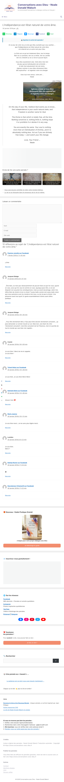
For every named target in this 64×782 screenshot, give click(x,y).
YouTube (6, 609)
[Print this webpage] (1, 400)
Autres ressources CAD (10, 707)
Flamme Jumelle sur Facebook (18, 253)
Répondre (7, 266)
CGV (4, 770)
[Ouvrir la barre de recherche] (61, 16)
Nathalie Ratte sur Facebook (17, 391)
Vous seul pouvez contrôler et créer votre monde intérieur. (23, 190)
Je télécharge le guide (32, 545)
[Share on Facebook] (1, 381)
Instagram (7, 604)
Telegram (14, 614)
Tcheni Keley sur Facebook (17, 367)
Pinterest (6, 614)
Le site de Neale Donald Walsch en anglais (16, 710)
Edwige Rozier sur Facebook (17, 463)
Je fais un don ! (32, 643)
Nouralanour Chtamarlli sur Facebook (21, 486)
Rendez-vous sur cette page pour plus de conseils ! (22, 729)
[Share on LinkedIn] (1, 392)
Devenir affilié (7, 772)
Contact (6, 766)
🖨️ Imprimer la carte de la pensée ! (32, 40)
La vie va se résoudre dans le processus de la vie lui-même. (24, 192)
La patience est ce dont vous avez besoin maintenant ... (25, 681)
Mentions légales (9, 768)
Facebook (6, 599)
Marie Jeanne (12, 414)
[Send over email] (1, 396)
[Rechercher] (56, 661)
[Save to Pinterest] (1, 389)
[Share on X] (1, 385)
